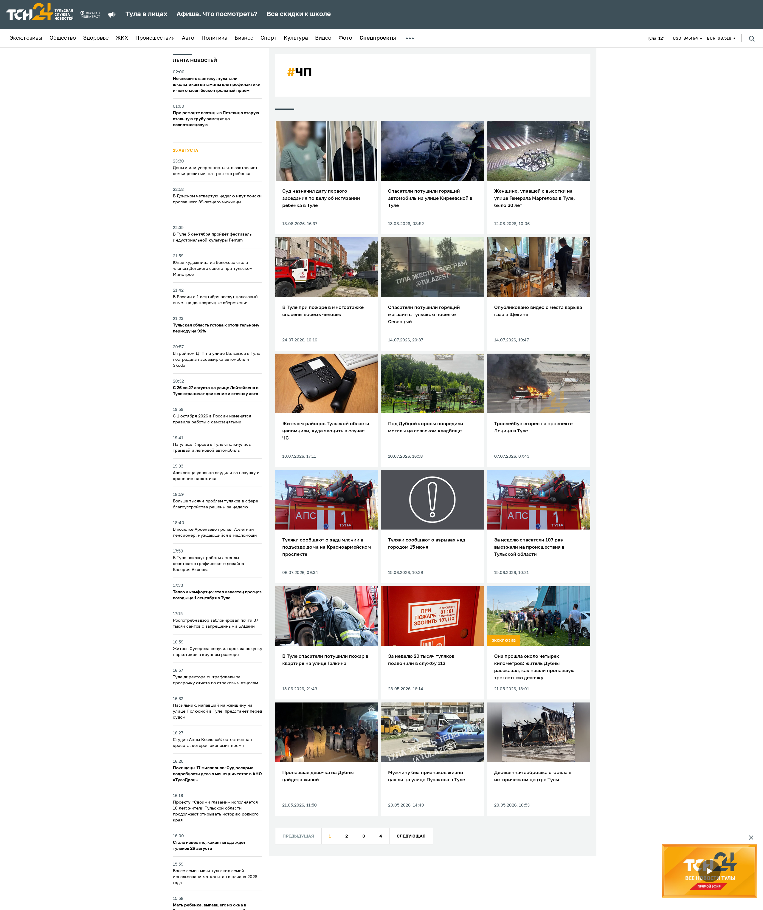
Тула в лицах (146, 14)
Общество (62, 38)
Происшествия (155, 38)
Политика (214, 38)
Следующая (411, 836)
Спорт (268, 38)
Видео (323, 38)
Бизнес (244, 38)
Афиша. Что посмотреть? (217, 14)
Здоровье (95, 38)
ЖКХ (122, 38)
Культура (296, 38)
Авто (188, 38)
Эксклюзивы (26, 38)
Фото (345, 38)
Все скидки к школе (298, 14)
